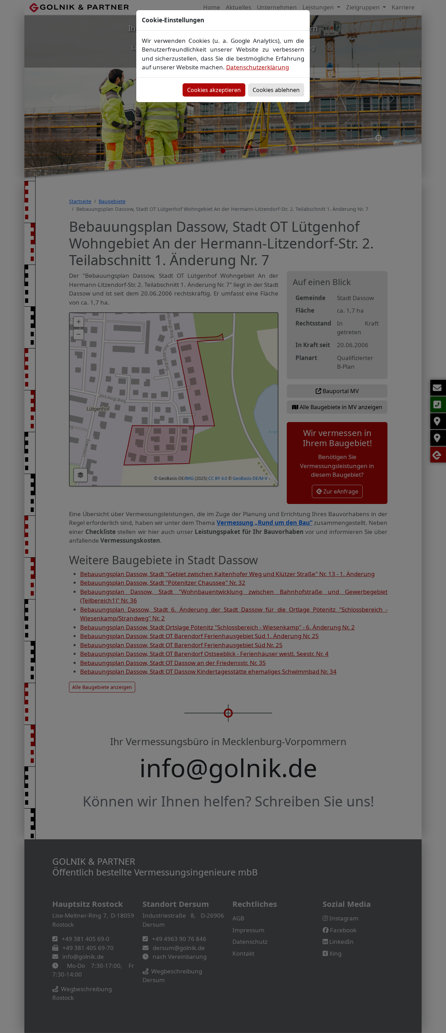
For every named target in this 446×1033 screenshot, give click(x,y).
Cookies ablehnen (276, 90)
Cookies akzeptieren (214, 90)
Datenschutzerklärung (257, 67)
